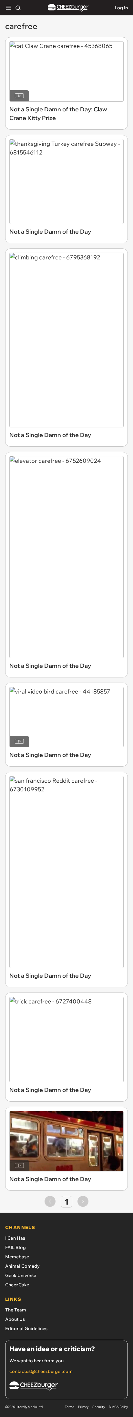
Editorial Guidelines (26, 1328)
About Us (15, 1319)
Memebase (17, 1257)
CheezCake (17, 1285)
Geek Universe (20, 1275)
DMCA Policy (118, 1407)
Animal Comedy (22, 1266)
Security (98, 1407)
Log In (121, 8)
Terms (69, 1407)
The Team (15, 1310)
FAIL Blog (15, 1247)
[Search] (18, 7)
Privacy (83, 1407)
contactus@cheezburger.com (41, 1371)
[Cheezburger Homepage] (68, 8)
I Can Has (15, 1238)
